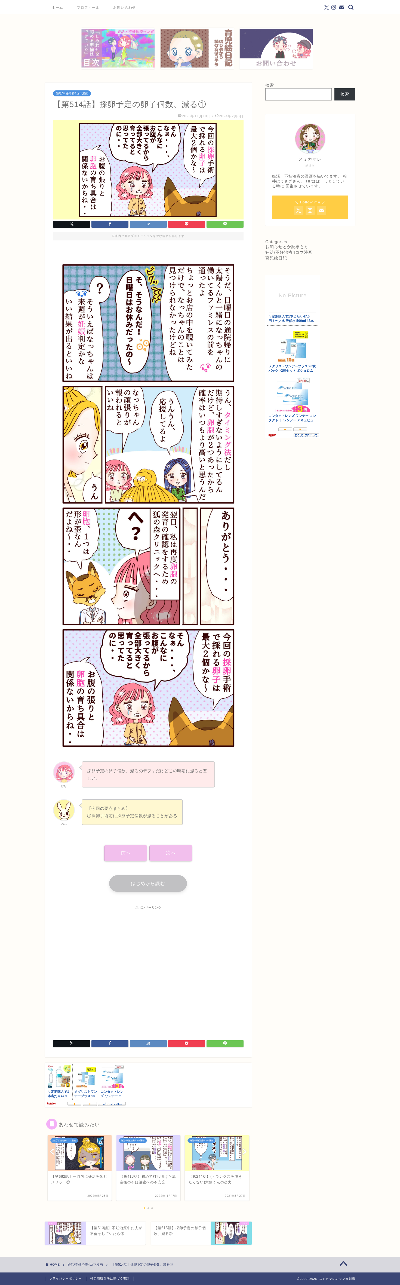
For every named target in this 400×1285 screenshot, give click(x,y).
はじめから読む (148, 883)
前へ (126, 853)
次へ (171, 853)
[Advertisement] (148, 969)
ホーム (57, 7)
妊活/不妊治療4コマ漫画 (72, 93)
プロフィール (88, 7)
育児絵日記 (276, 258)
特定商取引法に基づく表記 (110, 1278)
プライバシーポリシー (65, 1278)
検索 (269, 85)
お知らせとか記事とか (287, 246)
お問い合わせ (124, 7)
